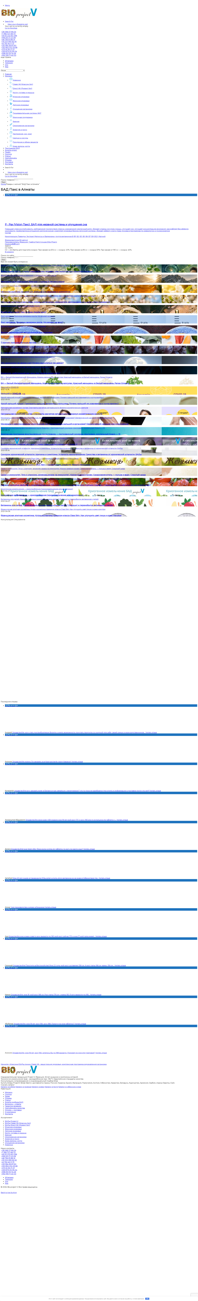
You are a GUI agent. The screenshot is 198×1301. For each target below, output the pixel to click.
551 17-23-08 (8, 38)
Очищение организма (14, 1143)
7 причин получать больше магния (18, 342)
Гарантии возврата (13, 1106)
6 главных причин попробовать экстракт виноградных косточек (33, 353)
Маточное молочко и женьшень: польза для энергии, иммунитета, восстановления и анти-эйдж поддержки (55, 302)
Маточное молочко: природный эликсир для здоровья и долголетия (35, 292)
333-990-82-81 (9, 1160)
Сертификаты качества (15, 1108)
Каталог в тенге (51, 1087)
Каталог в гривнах (23, 1087)
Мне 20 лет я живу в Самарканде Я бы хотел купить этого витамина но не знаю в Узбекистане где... (56, 878)
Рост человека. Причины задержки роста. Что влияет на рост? (32, 322)
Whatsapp (9, 61)
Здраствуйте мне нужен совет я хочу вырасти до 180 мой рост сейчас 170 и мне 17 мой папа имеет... (52, 936)
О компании (10, 1112)
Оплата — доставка (13, 1110)
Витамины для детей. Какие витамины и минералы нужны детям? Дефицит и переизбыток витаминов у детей (57, 505)
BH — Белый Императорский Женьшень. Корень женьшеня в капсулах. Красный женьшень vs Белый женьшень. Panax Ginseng (65, 383)
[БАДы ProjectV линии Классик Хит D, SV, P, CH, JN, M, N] (144, 1064)
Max (6, 67)
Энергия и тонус (12, 1139)
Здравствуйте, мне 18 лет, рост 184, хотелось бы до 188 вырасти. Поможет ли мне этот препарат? (53, 1053)
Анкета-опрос (11, 150)
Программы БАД (12, 148)
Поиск (3, 182)
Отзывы (8, 160)
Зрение (8, 1135)
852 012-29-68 (9, 47)
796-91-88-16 (8, 1158)
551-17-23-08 (8, 1156)
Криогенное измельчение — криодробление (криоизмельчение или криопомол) (42, 495)
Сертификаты (11, 158)
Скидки (8, 154)
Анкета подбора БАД (14, 1102)
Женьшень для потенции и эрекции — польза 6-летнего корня (32, 281)
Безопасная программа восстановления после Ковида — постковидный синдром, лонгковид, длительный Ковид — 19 (60, 434)
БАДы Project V (11, 1121)
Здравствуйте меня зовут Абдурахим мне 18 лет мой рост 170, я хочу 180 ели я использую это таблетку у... (71, 820)
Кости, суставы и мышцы (15, 1133)
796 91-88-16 (8, 40)
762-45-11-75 (7, 1162)
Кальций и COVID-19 (11, 393)
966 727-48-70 (8, 34)
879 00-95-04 (9, 51)
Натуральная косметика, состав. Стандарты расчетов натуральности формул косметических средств (51, 414)
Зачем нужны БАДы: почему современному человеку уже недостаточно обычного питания (47, 271)
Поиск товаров (7, 180)
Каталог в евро (38, 1087)
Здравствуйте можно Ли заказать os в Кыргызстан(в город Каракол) (42, 762)
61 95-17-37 (8, 49)
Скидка (8, 1094)
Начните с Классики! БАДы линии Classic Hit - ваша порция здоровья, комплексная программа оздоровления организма (54, 1064)
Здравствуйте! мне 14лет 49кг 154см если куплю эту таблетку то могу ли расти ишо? (47, 849)
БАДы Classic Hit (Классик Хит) (18, 1123)
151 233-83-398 (9, 36)
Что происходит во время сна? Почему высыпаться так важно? (32, 363)
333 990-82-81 (9, 42)
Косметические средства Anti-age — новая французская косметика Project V (39, 444)
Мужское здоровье (13, 1127)
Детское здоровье (13, 1131)
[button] (9, 252)
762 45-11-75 (7, 44)
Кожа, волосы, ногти (13, 1141)
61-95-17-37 (8, 1168)
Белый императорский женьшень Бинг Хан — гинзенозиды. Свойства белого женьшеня (45, 464)
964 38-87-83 (8, 45)
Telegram (9, 63)
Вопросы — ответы (13, 1104)
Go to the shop (11, 28)
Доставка (9, 162)
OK (147, 1298)
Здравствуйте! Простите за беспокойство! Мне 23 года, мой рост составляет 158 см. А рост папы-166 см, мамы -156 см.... (64, 965)
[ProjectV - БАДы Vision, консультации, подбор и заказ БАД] (19, 18)
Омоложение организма (15, 1137)
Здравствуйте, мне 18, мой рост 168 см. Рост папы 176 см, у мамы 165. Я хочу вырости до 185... (50, 995)
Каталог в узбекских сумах (69, 1087)
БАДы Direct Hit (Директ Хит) (17, 1125)
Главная (8, 74)
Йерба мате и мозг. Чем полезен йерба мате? (23, 312)
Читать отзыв (151, 732)
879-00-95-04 (9, 1170)
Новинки (9, 1145)
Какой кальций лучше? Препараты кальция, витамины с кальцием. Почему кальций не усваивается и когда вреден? (60, 403)
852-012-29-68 (9, 1166)
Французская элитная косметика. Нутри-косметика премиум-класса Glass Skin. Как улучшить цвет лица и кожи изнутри (61, 515)
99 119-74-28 (8, 53)
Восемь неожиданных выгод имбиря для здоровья (26, 332)
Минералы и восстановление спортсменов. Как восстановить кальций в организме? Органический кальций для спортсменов (64, 424)
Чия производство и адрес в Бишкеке (28, 907)
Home (3, 184)
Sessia (7, 1096)
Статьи (8, 156)
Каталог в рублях (8, 1087)
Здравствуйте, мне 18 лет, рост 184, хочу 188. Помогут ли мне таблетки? (44, 1024)
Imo (6, 65)
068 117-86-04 (8, 32)
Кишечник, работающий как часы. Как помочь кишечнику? (30, 373)
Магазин (8, 76)
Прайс (8, 152)
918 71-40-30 (8, 55)
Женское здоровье (13, 1129)
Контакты (9, 164)
